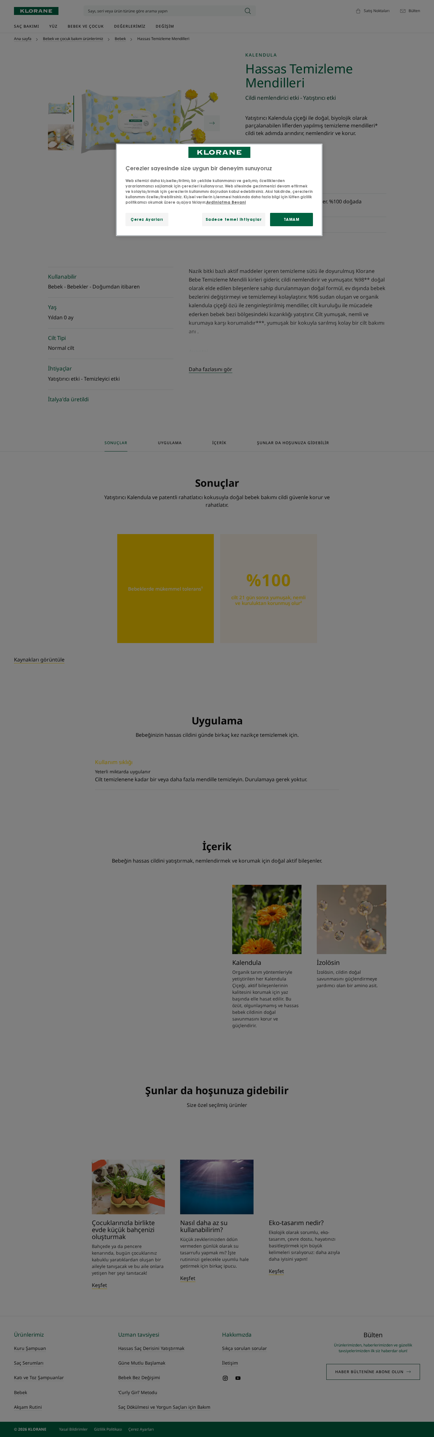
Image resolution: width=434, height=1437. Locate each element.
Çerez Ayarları (147, 219)
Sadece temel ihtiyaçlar (234, 219)
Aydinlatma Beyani (226, 202)
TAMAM (292, 219)
